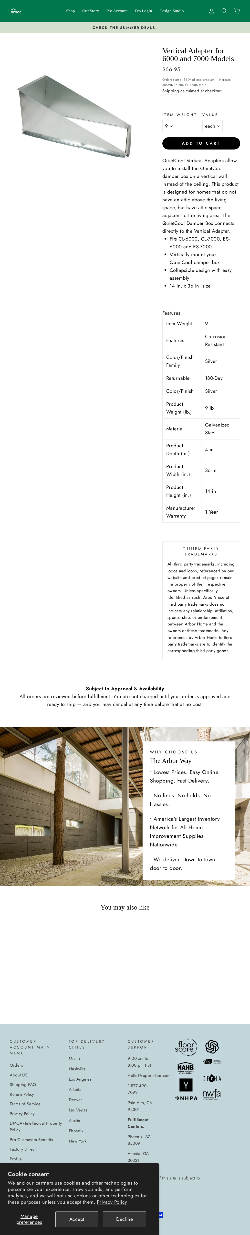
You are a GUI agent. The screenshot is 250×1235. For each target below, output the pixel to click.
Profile (16, 1159)
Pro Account (117, 11)
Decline (124, 1219)
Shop (70, 11)
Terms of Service (25, 1104)
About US (18, 1075)
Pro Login (143, 11)
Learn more (198, 84)
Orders (16, 1065)
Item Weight (179, 114)
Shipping (170, 91)
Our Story (90, 11)
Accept (76, 1219)
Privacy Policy (112, 1202)
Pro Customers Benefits (31, 1140)
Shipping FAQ (23, 1084)
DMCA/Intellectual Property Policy (36, 1126)
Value (210, 114)
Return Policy (22, 1094)
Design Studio (171, 11)
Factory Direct (23, 1149)
